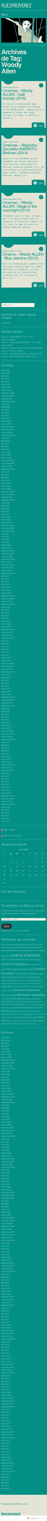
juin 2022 (5, 508)
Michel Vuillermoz (8, 1001)
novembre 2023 (7, 463)
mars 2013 (5, 787)
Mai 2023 (5, 477)
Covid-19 (18, 973)
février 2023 (6, 486)
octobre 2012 (6, 801)
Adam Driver (5, 944)
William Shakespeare (15, 1023)
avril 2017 (5, 652)
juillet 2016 (5, 677)
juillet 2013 (5, 776)
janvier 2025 (6, 424)
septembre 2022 (8, 500)
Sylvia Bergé (17, 1017)
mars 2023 (5, 483)
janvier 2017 (6, 660)
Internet (14, 983)
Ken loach (27, 986)
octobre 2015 (6, 702)
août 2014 (5, 742)
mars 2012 (5, 821)
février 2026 (6, 387)
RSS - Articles (9, 829)
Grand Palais (37, 980)
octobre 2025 (6, 398)
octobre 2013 (6, 767)
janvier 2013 (6, 793)
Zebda (35, 1024)
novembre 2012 (7, 798)
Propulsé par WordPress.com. (14, 1503)
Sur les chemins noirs (37, 1014)
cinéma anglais (7, 959)
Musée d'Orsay (20, 1001)
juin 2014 (5, 748)
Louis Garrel (5, 999)
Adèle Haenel (15, 944)
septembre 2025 (8, 401)
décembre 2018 (7, 595)
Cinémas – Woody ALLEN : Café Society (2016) (18, 94)
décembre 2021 (7, 525)
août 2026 (5, 370)
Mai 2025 (5, 412)
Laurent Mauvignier (37, 986)
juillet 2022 (5, 505)
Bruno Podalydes (12, 947)
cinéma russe (27, 969)
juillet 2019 (5, 576)
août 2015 (5, 708)
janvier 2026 (6, 390)
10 (4, 866)
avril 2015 (5, 719)
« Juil (3, 882)
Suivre (6, 926)
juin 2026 (5, 376)
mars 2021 (5, 542)
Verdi (19, 1021)
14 (30, 866)
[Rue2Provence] (23, 29)
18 (11, 870)
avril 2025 (5, 415)
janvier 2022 (6, 522)
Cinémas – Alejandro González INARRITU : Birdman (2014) (20, 148)
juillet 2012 (5, 810)
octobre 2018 (6, 601)
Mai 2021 (5, 536)
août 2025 (5, 404)
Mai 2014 (5, 750)
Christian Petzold (36, 947)
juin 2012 (5, 812)
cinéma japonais (13, 969)
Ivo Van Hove (22, 983)
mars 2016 (5, 688)
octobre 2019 (6, 570)
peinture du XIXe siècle (23, 1007)
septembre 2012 (8, 804)
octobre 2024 (6, 432)
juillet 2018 (5, 610)
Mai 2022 (5, 511)
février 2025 (6, 421)
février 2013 (6, 790)
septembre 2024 (8, 435)
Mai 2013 (5, 781)
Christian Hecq (23, 947)
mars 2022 (5, 517)
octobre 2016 (6, 669)
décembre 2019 (7, 564)
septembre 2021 (8, 531)
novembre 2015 (7, 700)
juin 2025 (5, 409)
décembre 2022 (7, 491)
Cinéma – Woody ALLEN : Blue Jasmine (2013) (23, 256)
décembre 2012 (7, 795)
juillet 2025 (5, 407)
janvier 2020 (6, 562)
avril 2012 (5, 818)
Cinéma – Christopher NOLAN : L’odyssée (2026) (21, 353)
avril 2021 (5, 539)
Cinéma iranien (31, 964)
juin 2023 (5, 474)
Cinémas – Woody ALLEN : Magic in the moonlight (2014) (20, 206)
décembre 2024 (7, 426)
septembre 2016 (8, 671)
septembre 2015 (8, 705)
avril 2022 (5, 514)
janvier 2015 (6, 728)
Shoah (14, 1014)
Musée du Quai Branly (34, 1001)
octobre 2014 (6, 736)
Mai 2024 (5, 446)
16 (43, 866)
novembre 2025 (7, 395)
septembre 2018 (8, 604)
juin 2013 (5, 779)
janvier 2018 (6, 626)
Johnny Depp (19, 986)
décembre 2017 (7, 629)
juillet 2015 (5, 711)
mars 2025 (5, 418)
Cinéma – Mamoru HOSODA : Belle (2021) (19, 356)
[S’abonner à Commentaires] (2, 835)
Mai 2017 (5, 649)
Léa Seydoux (26, 999)
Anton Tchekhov (26, 944)
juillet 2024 (5, 440)
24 (4, 875)
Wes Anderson (39, 1020)
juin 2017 (5, 646)
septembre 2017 (8, 638)
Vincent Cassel (27, 1020)
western (4, 1023)
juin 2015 (5, 714)
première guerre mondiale (25, 1011)
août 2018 (5, 607)
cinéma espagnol (35, 959)
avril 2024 (5, 449)
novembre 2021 (7, 528)
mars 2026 (5, 384)
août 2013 (5, 773)
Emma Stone (24, 977)
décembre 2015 (7, 697)
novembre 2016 (7, 666)
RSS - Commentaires (12, 835)
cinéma (35, 951)
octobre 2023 (6, 466)
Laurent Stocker (7, 990)
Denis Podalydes (30, 973)
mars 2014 (5, 756)
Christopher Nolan (25, 950)
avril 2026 (5, 381)
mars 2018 (5, 621)
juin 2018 (5, 612)
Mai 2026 (5, 378)
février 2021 (6, 545)
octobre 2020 (6, 556)
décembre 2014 (7, 731)
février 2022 (6, 519)
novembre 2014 (7, 733)
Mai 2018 (5, 615)
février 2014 (6, 759)
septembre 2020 (8, 559)
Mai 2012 (5, 815)
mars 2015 (5, 722)
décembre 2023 (7, 460)
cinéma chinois (21, 959)
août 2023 (5, 471)
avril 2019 (5, 584)
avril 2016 (5, 686)
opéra (3, 1004)
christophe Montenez (10, 950)
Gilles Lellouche (26, 980)
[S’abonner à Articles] (2, 829)
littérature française (31, 994)
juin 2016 (5, 680)
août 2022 (5, 502)
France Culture (14, 980)
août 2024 (5, 438)
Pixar (13, 1011)
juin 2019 (5, 579)
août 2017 (5, 640)
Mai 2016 (5, 683)
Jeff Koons (11, 986)
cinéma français (13, 963)
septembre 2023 (8, 469)
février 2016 (6, 691)
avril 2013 (5, 784)
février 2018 (6, 624)
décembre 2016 (7, 663)
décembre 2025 (7, 393)
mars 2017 (5, 655)
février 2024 (6, 455)
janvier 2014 (6, 762)
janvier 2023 (6, 488)
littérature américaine (27, 990)
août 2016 (5, 674)
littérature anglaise (9, 995)
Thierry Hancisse (30, 1017)
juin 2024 (5, 443)
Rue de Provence (13, 891)
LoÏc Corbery (16, 998)
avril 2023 (5, 480)
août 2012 (5, 807)
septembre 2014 (8, 739)
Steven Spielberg (23, 1014)
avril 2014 (5, 753)
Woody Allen (27, 1023)
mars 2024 (5, 452)
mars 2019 (5, 587)
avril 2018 (5, 618)
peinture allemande (32, 1004)
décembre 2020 (7, 550)
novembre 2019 (7, 567)
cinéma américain (25, 955)
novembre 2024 (7, 429)
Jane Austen (32, 983)
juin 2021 (5, 533)
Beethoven (36, 945)
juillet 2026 (5, 373)
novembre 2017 (7, 632)
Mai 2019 (5, 581)
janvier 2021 (6, 548)
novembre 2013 (7, 764)
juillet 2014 (5, 745)
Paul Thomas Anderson (15, 1004)
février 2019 (6, 590)
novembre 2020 (7, 553)
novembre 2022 (7, 494)
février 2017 (6, 657)
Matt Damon (36, 998)
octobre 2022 (6, 497)
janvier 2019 (6, 593)
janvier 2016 (6, 694)
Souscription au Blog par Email (22, 905)
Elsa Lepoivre (13, 977)
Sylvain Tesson (7, 1017)
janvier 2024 (6, 457)
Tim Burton (13, 1020)
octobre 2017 (6, 635)
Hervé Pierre (6, 983)
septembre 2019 (8, 573)
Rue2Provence (16, 5)
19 (17, 870)
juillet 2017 (5, 643)
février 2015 (6, 725)
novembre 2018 (7, 598)
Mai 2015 (5, 717)
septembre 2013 (8, 770)
